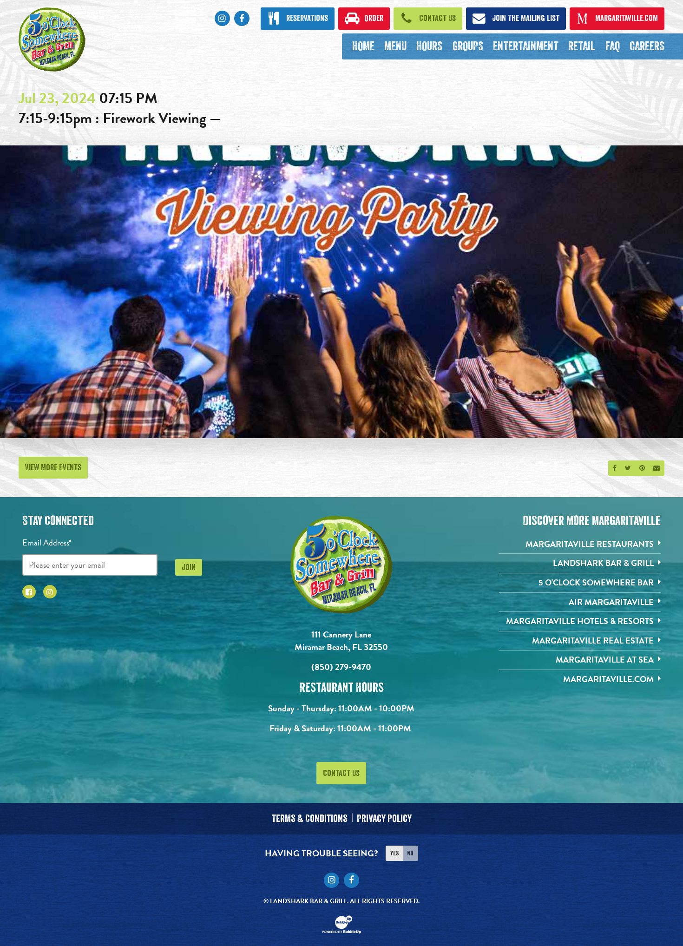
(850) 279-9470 (341, 667)
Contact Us (341, 773)
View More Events (53, 467)
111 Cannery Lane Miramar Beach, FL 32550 (341, 641)
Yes (394, 853)
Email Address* (47, 542)
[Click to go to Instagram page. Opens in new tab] (50, 591)
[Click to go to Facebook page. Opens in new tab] (29, 591)
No (410, 853)
